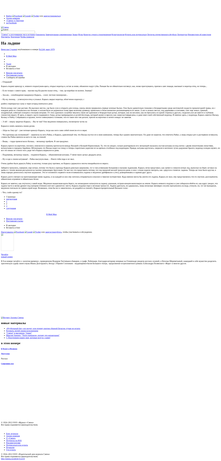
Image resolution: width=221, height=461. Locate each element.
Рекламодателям (13, 443)
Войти (9, 16)
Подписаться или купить (17, 445)
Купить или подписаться (136, 34)
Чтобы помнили (27, 37)
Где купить (11, 450)
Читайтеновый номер (7, 255)
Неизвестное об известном (199, 34)
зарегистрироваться (52, 16)
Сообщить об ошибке (15, 77)
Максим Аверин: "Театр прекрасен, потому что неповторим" (33, 335)
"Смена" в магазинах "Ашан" (19, 333)
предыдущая (11, 199)
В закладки (11, 66)
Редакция (10, 447)
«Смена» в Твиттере (15, 20)
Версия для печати (14, 73)
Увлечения (15, 37)
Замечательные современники (59, 34)
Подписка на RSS (14, 440)
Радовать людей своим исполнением (22, 331)
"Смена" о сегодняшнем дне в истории (18, 34)
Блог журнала (12, 434)
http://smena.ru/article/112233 (13, 459)
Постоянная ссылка (14, 75)
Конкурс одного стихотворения (97, 34)
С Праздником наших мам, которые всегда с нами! (28, 338)
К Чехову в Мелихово (9, 349)
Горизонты (40, 34)
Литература (182, 34)
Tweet (8, 64)
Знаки (75, 34)
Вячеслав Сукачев (9, 49)
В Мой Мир (11, 56)
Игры (80, 34)
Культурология (118, 34)
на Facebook (11, 23)
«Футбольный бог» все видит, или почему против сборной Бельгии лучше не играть (43, 328)
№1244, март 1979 (47, 49)
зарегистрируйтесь (53, 232)
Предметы (5, 37)
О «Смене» (11, 438)
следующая (11, 208)
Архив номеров (13, 18)
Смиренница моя (7, 364)
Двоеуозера (5, 354)
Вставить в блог (13, 68)
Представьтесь (7, 232)
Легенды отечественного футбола (162, 34)
